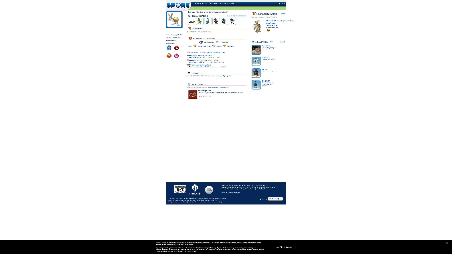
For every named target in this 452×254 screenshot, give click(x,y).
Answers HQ (191, 200)
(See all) (283, 14)
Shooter (240, 187)
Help (278, 3)
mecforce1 (208, 55)
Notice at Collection (212, 202)
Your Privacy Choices (284, 247)
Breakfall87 (266, 81)
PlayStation (259, 185)
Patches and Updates (203, 200)
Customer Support (180, 200)
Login (283, 3)
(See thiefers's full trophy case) (216, 52)
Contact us (170, 200)
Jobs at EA (214, 200)
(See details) (224, 42)
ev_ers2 (265, 69)
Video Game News (238, 189)
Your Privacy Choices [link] (232, 193)
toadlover (208, 65)
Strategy (261, 187)
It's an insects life (195, 65)
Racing (234, 187)
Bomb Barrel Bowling (197, 60)
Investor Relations (261, 189)
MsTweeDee (266, 46)
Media (229, 189)
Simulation (268, 187)
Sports (275, 187)
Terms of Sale (182, 202)
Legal (221, 202)
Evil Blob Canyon (195, 55)
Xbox (253, 185)
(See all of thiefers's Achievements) (218, 87)
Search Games (250, 189)
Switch (236, 185)
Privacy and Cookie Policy (171, 251)
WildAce (265, 57)
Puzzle (246, 187)
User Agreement (172, 202)
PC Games (242, 185)
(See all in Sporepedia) (223, 76)
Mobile (266, 185)
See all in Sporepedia (236, 16)
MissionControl (213, 60)
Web (248, 185)
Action (256, 187)
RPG (251, 187)
